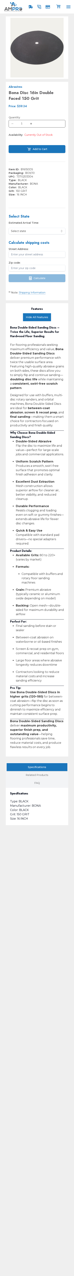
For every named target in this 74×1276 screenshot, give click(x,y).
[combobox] (37, 231)
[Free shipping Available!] (31, 7)
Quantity (14, 117)
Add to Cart (40, 149)
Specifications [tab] (37, 767)
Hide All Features (37, 317)
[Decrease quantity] (12, 123)
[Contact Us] (40, 7)
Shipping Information (32, 292)
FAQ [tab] (37, 783)
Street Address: (19, 249)
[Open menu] (68, 7)
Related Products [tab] (37, 775)
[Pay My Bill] (48, 7)
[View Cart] (58, 6)
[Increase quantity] (31, 123)
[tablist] (37, 775)
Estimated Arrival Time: (24, 222)
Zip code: (14, 262)
